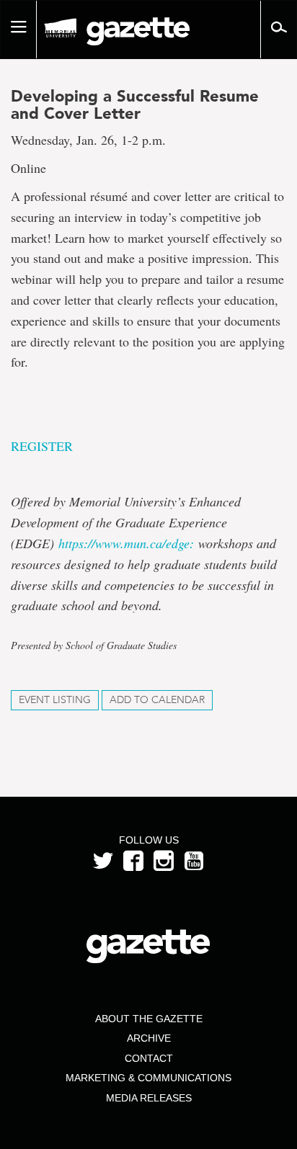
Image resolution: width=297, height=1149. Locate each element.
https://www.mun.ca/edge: (126, 543)
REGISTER (42, 446)
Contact (149, 1058)
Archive (149, 1038)
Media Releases (149, 1098)
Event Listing (55, 700)
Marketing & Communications (148, 1077)
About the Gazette (149, 1018)
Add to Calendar (157, 700)
